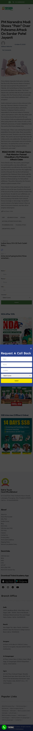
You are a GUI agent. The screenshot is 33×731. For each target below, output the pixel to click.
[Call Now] (4, 727)
